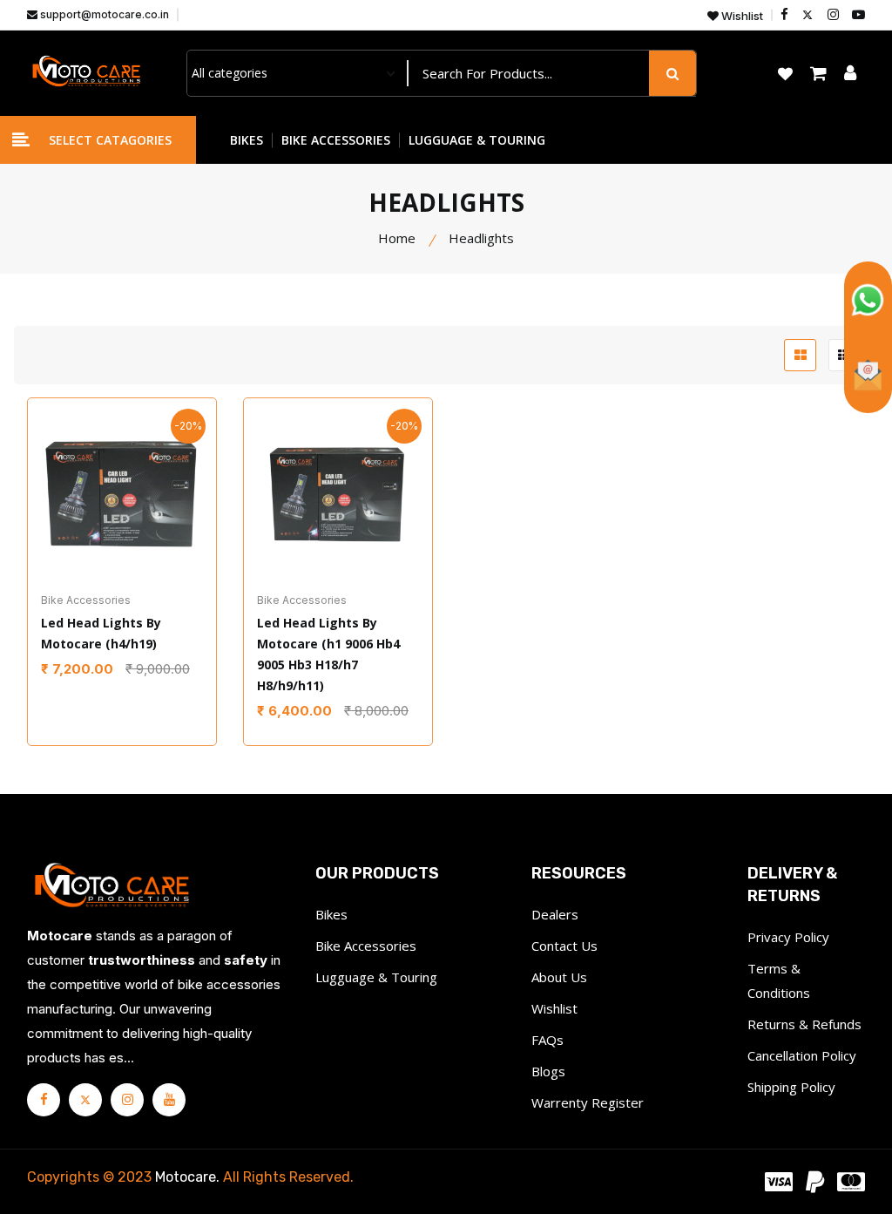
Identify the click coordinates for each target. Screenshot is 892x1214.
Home (397, 238)
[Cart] (143, 513)
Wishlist (741, 16)
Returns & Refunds (804, 1024)
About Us (559, 977)
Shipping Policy (791, 1086)
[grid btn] (800, 355)
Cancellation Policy (801, 1055)
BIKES (246, 140)
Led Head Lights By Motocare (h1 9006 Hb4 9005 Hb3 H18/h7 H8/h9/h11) (328, 654)
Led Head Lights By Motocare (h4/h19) (101, 633)
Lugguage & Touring (376, 977)
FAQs (547, 1039)
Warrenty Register (587, 1102)
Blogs (548, 1071)
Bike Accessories (365, 945)
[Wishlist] (101, 513)
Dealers (554, 914)
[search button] (672, 73)
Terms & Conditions (778, 980)
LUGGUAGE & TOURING (477, 140)
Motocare (185, 1177)
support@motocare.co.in (103, 14)
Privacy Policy (788, 937)
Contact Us (564, 945)
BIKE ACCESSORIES (335, 140)
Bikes (331, 914)
